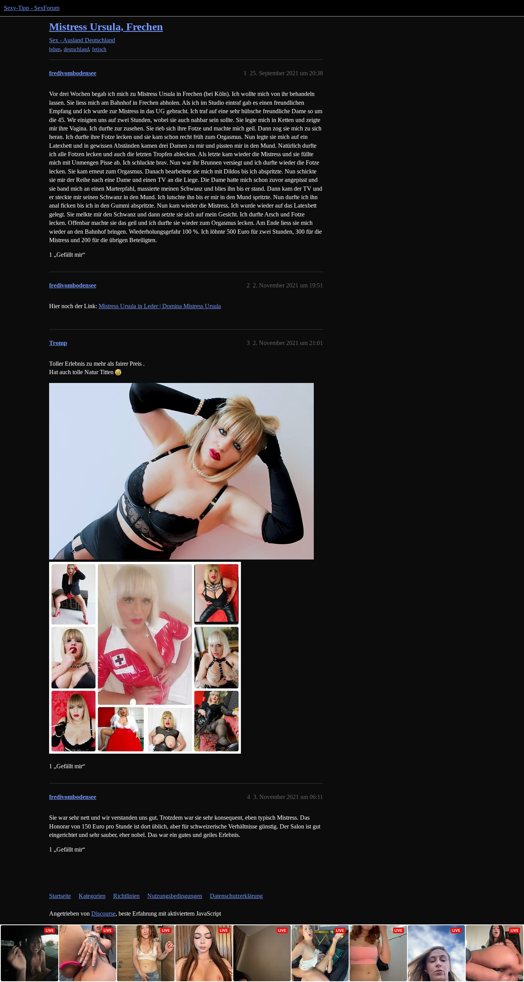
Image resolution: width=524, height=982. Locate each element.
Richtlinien (126, 896)
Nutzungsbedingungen (174, 896)
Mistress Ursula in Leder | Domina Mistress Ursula (160, 306)
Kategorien (92, 896)
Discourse (103, 913)
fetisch (99, 49)
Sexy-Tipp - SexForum (31, 8)
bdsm (55, 49)
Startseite (60, 896)
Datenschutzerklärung (236, 896)
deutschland (76, 49)
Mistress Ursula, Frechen (106, 27)
